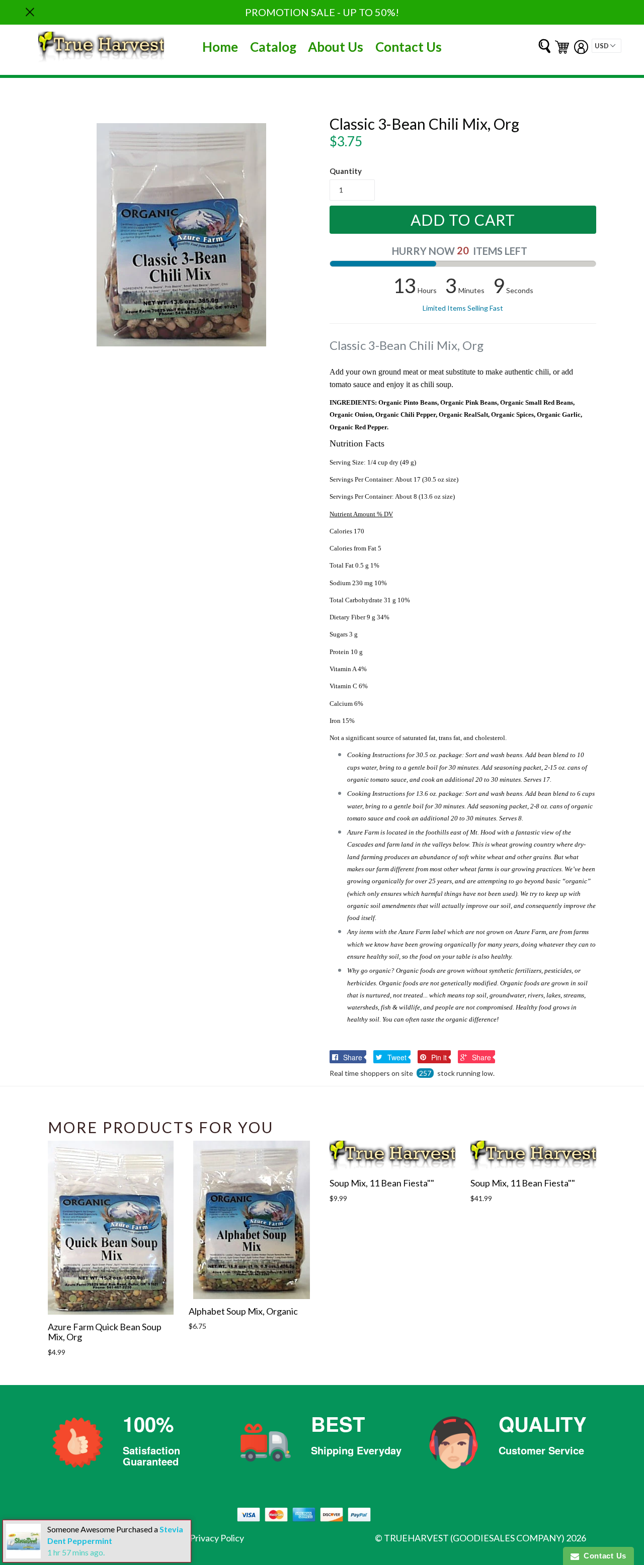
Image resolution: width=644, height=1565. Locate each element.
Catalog (273, 47)
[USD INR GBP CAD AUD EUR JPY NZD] (606, 46)
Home (220, 47)
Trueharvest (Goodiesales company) (474, 1537)
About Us (335, 47)
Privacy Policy (217, 1537)
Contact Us (408, 47)
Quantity (346, 170)
